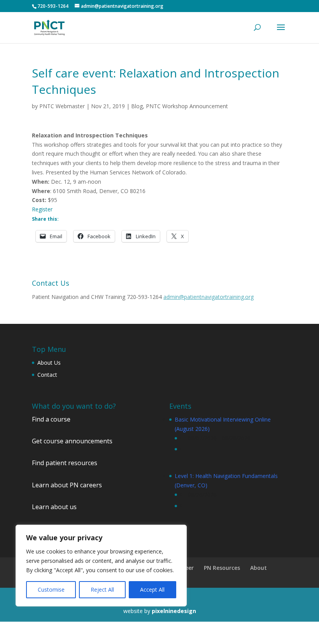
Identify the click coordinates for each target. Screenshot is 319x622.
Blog (137, 106)
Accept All (152, 589)
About (258, 567)
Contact (47, 374)
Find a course (51, 419)
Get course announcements (72, 441)
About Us (49, 362)
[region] (101, 565)
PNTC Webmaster (62, 106)
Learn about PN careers (67, 485)
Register (42, 209)
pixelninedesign (174, 611)
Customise (51, 589)
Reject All (102, 589)
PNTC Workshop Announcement (187, 106)
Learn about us (54, 507)
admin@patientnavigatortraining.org (208, 296)
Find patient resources (64, 463)
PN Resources (222, 567)
